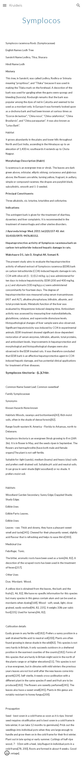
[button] (4, 5)
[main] (41, 20)
